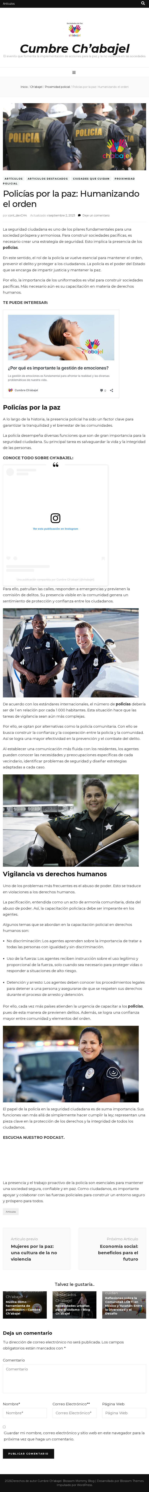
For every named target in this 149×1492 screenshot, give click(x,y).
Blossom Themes (131, 1481)
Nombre (11, 1404)
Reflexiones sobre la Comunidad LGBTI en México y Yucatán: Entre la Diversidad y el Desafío (123, 1305)
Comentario (14, 1360)
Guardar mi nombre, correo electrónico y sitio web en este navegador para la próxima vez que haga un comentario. (74, 1436)
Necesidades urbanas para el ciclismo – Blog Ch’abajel (72, 1309)
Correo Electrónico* (71, 1404)
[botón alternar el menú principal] (74, 72)
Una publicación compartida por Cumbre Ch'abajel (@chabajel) (55, 579)
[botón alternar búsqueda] (143, 3)
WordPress (84, 1485)
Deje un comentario (96, 215)
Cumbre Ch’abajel (74, 49)
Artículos (9, 3)
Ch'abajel (14, 1297)
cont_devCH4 (17, 215)
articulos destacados (48, 178)
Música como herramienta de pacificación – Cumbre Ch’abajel (23, 1307)
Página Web (113, 1404)
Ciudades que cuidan (91, 178)
